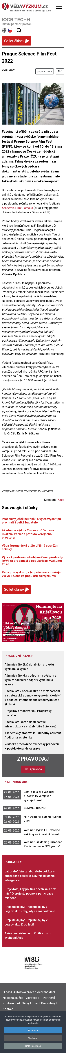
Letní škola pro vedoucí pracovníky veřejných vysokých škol (39, 796)
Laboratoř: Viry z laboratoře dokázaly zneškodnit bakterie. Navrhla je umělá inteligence (30, 876)
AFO (60, 71)
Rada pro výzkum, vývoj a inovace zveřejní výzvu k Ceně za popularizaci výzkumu (31, 574)
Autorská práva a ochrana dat (33, 992)
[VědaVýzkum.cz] (32, 6)
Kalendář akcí (17, 782)
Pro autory (48, 1003)
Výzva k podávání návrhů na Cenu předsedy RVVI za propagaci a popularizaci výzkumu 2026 (32, 560)
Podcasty (13, 862)
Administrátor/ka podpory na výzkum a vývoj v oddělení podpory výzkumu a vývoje (30, 680)
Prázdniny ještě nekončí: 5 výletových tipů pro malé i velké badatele (31, 520)
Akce (61, 500)
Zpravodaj (33, 758)
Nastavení (33, 1038)
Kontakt (8, 1009)
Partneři (48, 998)
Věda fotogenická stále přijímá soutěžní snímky (30, 547)
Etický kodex (29, 1003)
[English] (4, 30)
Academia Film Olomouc (17, 208)
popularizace (44, 71)
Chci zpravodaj (33, 769)
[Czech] (10, 30)
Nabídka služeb (13, 998)
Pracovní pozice (19, 656)
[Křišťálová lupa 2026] (33, 622)
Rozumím (33, 1030)
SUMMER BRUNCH (35, 808)
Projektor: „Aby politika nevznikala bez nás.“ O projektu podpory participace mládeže (30, 893)
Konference (11, 1003)
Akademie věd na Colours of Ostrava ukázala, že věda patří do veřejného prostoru (28, 533)
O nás (7, 992)
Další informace (33, 1045)
